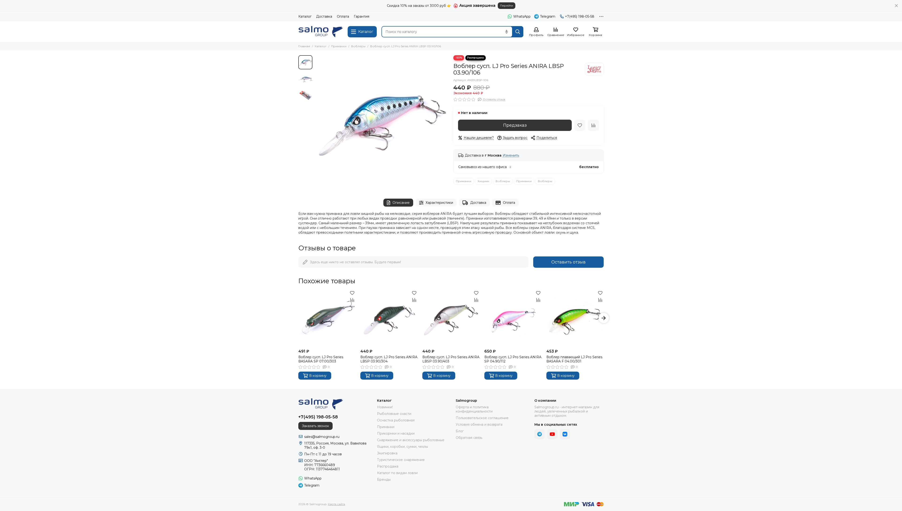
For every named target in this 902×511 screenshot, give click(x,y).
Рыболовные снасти (394, 414)
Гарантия (361, 16)
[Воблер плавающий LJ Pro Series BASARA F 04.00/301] (575, 318)
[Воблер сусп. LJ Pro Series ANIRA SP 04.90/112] (513, 318)
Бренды (384, 479)
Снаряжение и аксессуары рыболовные (410, 440)
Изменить (511, 155)
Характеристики (439, 202)
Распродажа (387, 466)
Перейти (506, 5)
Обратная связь (469, 438)
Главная (304, 46)
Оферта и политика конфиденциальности (474, 409)
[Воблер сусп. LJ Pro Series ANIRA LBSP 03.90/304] (389, 318)
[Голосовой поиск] (506, 31)
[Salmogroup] (320, 31)
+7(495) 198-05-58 (579, 16)
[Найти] (517, 31)
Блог (460, 431)
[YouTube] (552, 434)
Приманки (338, 46)
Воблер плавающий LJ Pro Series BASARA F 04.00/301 (574, 359)
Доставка (324, 16)
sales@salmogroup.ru (321, 437)
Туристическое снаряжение (401, 460)
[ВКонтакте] (565, 434)
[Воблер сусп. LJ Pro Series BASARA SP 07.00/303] (327, 318)
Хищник (483, 181)
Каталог (304, 16)
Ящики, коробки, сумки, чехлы (402, 446)
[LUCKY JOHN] (594, 69)
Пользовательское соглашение (482, 418)
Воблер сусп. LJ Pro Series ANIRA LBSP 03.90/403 (450, 359)
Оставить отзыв (568, 262)
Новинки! (385, 407)
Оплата (343, 16)
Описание (401, 202)
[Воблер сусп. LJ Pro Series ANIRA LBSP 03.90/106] (382, 122)
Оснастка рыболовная (396, 420)
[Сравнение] (593, 125)
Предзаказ (515, 125)
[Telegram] (539, 434)
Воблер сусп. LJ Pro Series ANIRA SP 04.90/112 (512, 359)
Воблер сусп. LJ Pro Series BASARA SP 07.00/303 (320, 359)
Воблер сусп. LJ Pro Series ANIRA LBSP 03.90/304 (388, 359)
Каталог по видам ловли (397, 473)
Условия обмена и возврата (479, 424)
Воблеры (358, 46)
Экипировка (387, 453)
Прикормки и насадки (396, 433)
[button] (317, 122)
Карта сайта (336, 504)
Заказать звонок (315, 426)
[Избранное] (579, 125)
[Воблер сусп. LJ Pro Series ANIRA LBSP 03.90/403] (451, 318)
